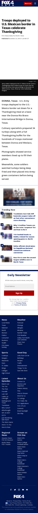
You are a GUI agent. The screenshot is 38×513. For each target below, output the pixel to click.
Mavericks (5, 361)
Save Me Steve (22, 371)
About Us (21, 378)
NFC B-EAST (6, 413)
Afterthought (6, 410)
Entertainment (22, 366)
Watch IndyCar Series (22, 456)
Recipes (20, 361)
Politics (4, 335)
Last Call (4, 394)
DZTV (4, 415)
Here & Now (6, 427)
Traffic (19, 363)
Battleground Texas (6, 402)
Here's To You (6, 425)
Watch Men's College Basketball (21, 462)
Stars (3, 363)
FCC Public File (22, 401)
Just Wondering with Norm (7, 419)
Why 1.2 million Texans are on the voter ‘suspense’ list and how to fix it (25, 227)
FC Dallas (5, 366)
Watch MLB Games (21, 448)
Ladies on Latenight (5, 397)
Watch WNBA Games (22, 473)
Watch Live (28, 3)
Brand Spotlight (22, 411)
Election (4, 333)
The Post (5, 389)
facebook (11, 489)
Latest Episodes (6, 379)
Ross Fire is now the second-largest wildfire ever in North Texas (25, 260)
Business (5, 340)
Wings (4, 368)
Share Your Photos (21, 343)
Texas (4, 325)
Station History (22, 388)
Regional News (6, 433)
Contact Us (21, 381)
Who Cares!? (6, 408)
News (22, 36)
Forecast (20, 323)
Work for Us (21, 396)
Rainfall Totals (22, 333)
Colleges (4, 371)
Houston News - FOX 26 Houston (7, 439)
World (4, 330)
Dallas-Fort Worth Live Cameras (23, 339)
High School (6, 373)
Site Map (20, 413)
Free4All (4, 391)
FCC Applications (23, 403)
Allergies (20, 328)
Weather (21, 319)
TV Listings (21, 398)
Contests (20, 408)
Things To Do (22, 368)
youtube (23, 489)
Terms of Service (20, 305)
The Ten (4, 386)
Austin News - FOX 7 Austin (6, 443)
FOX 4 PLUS (21, 406)
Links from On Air (23, 356)
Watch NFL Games (21, 439)
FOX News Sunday (5, 346)
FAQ (18, 391)
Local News (6, 323)
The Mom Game (7, 422)
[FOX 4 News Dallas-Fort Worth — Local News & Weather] (8, 3)
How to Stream (22, 393)
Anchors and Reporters (21, 385)
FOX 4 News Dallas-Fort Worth (11, 36)
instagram (19, 489)
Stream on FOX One (22, 433)
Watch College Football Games (22, 443)
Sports (5, 352)
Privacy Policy (21, 303)
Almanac (20, 330)
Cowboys (5, 356)
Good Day (22, 352)
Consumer (5, 338)
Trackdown (5, 405)
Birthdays (20, 358)
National (4, 328)
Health (4, 343)
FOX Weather (21, 335)
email (27, 489)
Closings (20, 325)
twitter (15, 489)
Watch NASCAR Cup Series (22, 452)
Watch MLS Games (21, 478)
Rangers (4, 358)
